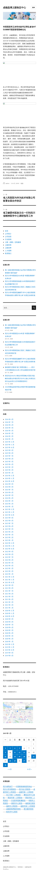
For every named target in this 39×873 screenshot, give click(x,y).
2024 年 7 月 (9, 490)
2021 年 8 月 (9, 588)
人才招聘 (8, 250)
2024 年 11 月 (9, 478)
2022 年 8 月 (9, 554)
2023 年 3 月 (9, 535)
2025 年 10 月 (9, 447)
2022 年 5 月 (9, 563)
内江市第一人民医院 (13, 795)
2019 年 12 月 (9, 644)
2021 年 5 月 (9, 596)
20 (24, 756)
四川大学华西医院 (9, 789)
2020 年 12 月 (9, 610)
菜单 (33, 7)
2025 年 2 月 (9, 470)
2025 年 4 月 (9, 464)
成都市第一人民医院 (26, 792)
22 (33, 756)
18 (15, 756)
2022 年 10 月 (9, 549)
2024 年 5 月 (9, 495)
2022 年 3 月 (9, 568)
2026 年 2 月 (9, 436)
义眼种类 (8, 245)
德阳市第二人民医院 (28, 806)
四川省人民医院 (24, 789)
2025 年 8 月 (9, 453)
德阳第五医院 (30, 803)
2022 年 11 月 (9, 546)
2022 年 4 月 (9, 565)
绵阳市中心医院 (16, 803)
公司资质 (8, 236)
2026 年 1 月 (9, 439)
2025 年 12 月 (9, 442)
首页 (6, 231)
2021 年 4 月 (9, 599)
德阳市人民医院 (11, 806)
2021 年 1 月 (9, 608)
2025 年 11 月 (9, 445)
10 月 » (29, 769)
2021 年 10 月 (9, 582)
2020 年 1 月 (9, 641)
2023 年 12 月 (9, 509)
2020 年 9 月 (9, 619)
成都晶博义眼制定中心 (14, 7)
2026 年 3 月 (9, 433)
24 (10, 761)
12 (19, 752)
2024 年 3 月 (9, 501)
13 (24, 752)
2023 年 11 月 (9, 512)
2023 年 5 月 (9, 529)
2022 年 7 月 (9, 557)
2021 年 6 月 (9, 594)
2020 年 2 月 (9, 639)
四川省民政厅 (8, 786)
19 (19, 756)
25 (15, 761)
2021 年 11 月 (9, 580)
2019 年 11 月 (9, 647)
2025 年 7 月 (9, 456)
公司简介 (8, 234)
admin (7, 183)
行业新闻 (8, 239)
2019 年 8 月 (9, 655)
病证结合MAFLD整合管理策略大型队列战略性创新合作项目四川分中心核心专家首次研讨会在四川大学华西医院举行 (20, 378)
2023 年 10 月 (9, 515)
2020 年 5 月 (9, 630)
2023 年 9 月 (9, 518)
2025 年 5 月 (9, 461)
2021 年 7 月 (9, 591)
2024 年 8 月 (9, 487)
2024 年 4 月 (9, 498)
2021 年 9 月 (9, 585)
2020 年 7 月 (9, 625)
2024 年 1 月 (9, 506)
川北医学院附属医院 (18, 800)
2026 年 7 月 (9, 422)
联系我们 (8, 253)
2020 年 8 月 (9, 622)
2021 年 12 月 (9, 577)
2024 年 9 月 (9, 484)
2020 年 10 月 (9, 616)
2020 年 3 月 (9, 636)
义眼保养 (8, 248)
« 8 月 (10, 769)
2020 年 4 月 (9, 633)
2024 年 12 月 (9, 475)
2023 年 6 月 (9, 526)
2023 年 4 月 (9, 532)
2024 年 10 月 (9, 481)
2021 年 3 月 (9, 602)
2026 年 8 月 (9, 419)
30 (5, 765)
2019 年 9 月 (9, 653)
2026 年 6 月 (9, 425)
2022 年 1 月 (9, 574)
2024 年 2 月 (9, 504)
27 (24, 761)
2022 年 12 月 (9, 543)
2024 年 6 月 (9, 492)
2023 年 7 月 (9, 523)
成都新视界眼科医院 (13, 809)
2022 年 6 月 (9, 560)
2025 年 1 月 (9, 473)
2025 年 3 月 (9, 467)
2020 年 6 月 (9, 627)
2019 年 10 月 (9, 650)
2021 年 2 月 (9, 605)
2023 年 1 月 (9, 540)
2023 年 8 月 (9, 520)
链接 (22, 183)
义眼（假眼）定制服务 (13, 242)
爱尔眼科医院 (28, 809)
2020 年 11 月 (9, 613)
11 (15, 752)
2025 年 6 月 (9, 459)
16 (5, 756)
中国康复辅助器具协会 (24, 786)
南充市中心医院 (11, 812)
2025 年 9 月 (9, 450)
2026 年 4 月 (9, 430)
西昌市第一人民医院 (15, 798)
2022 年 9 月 (9, 551)
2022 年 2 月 (9, 571)
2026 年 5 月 (9, 428)
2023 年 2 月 (9, 537)
